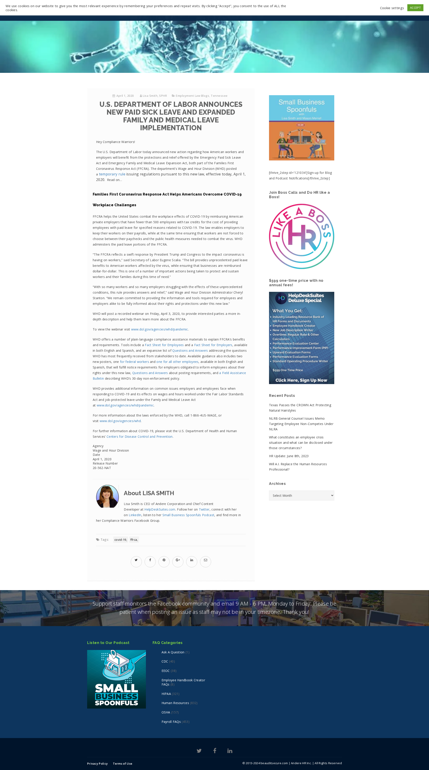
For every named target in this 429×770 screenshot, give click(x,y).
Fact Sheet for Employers (213, 345)
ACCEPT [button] (415, 8)
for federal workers (134, 362)
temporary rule (112, 174)
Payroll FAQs (171, 722)
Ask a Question (173, 652)
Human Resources (175, 703)
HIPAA (166, 694)
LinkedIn (135, 515)
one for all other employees (177, 362)
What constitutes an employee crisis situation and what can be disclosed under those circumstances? (300, 442)
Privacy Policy (97, 764)
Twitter (204, 509)
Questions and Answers (190, 350)
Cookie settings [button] (392, 8)
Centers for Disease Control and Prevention (140, 436)
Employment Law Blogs (192, 96)
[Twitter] (199, 751)
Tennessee (219, 96)
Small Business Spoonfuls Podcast (188, 515)
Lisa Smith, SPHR (155, 96)
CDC (165, 661)
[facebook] (150, 560)
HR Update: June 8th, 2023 (289, 456)
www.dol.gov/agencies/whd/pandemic (159, 329)
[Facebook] (214, 751)
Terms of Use (122, 764)
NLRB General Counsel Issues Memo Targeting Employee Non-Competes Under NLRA (301, 423)
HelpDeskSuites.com (159, 509)
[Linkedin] (229, 751)
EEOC (166, 671)
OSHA (166, 712)
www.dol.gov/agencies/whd (120, 421)
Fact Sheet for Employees (164, 345)
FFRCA (133, 540)
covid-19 (120, 540)
